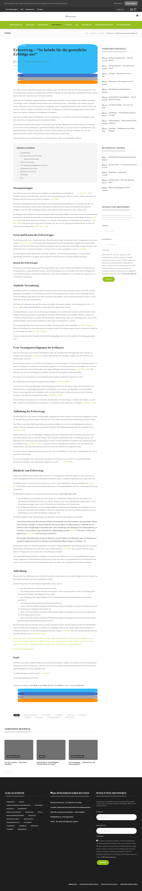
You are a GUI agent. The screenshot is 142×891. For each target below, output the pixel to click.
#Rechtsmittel (29, 819)
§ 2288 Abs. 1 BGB (55, 395)
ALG (76, 25)
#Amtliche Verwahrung (30, 715)
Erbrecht (101, 33)
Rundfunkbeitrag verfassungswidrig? (62, 817)
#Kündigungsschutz (13, 819)
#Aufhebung (59, 715)
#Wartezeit (34, 825)
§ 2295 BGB (31, 533)
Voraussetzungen (25, 153)
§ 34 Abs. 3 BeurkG (40, 331)
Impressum (73, 884)
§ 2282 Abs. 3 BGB (38, 634)
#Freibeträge (22, 808)
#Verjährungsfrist (54, 717)
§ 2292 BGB (68, 462)
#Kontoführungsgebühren (15, 815)
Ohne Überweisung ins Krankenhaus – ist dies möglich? (67, 812)
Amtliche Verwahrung (27, 162)
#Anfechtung (46, 715)
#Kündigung (32, 815)
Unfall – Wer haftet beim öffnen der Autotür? (64, 821)
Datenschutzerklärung (89, 884)
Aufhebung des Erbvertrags (28, 168)
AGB (21, 9)
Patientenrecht (16, 25)
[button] (22, 72)
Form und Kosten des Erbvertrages (31, 156)
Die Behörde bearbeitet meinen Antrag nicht (122, 157)
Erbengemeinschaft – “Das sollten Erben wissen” (121, 67)
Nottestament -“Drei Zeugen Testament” (121, 81)
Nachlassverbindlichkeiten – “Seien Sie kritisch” (121, 59)
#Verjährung (11, 825)
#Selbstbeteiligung (13, 822)
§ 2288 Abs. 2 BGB (89, 403)
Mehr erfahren (118, 3)
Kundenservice (30, 9)
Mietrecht (30, 25)
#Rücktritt (27, 717)
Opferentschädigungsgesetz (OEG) (119, 187)
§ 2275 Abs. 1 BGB (85, 193)
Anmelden (120, 9)
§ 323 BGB (73, 530)
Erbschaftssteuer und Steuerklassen (120, 89)
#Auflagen (71, 715)
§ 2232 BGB (81, 249)
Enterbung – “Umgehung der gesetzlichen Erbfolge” (122, 130)
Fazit (21, 178)
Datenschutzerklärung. (129, 274)
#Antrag (21, 802)
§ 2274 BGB (54, 199)
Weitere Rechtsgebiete (104, 25)
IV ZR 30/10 (45, 673)
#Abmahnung (11, 802)
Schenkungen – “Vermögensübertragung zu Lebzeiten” (122, 114)
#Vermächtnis (69, 717)
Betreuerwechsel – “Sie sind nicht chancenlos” (123, 165)
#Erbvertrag (83, 715)
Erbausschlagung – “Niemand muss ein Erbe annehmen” (122, 122)
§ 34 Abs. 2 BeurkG (86, 325)
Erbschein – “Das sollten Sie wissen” (120, 73)
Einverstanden (131, 3)
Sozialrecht (87, 25)
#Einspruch (10, 808)
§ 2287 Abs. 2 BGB (62, 381)
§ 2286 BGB (37, 356)
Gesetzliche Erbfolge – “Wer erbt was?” (121, 105)
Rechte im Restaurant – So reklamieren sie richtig (66, 802)
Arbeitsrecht (43, 25)
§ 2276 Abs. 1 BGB (26, 243)
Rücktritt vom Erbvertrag (28, 171)
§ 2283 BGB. (66, 631)
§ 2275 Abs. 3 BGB (41, 226)
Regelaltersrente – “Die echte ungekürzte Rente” (121, 181)
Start (87, 33)
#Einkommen (39, 805)
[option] (19, 752)
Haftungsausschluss (109, 884)
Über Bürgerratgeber (12, 9)
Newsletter (40, 9)
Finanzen (68, 25)
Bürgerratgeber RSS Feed (73, 793)
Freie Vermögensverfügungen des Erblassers (34, 165)
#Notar (17, 717)
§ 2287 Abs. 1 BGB (83, 369)
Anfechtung (23, 175)
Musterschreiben (124, 25)
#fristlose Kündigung (14, 812)
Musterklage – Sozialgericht (117, 172)
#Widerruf (10, 829)
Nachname (105, 225)
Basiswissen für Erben (19, 45)
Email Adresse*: (107, 239)
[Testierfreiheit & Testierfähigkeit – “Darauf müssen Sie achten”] (120, 95)
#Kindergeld (29, 812)
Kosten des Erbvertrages (31, 159)
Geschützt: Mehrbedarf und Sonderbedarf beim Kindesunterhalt (70, 807)
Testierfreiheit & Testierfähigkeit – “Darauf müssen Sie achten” (122, 98)
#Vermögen (22, 825)
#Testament (39, 717)
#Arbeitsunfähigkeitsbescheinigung (19, 805)
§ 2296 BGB (66, 549)
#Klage (40, 812)
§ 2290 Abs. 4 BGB (35, 444)
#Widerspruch (22, 829)
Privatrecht (56, 25)
